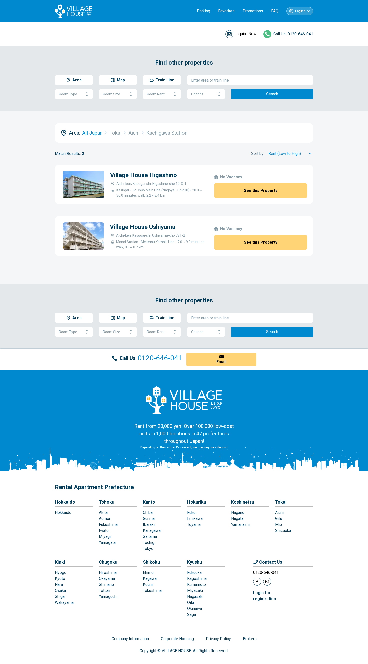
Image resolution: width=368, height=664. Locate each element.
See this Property (260, 190)
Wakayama (64, 602)
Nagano (237, 512)
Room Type (68, 94)
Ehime (148, 572)
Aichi (279, 512)
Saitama (150, 536)
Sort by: (257, 153)
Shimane (106, 584)
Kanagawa (152, 530)
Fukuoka (194, 572)
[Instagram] (267, 582)
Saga (191, 614)
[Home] (184, 400)
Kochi (148, 584)
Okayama (107, 578)
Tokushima (152, 590)
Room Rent (156, 94)
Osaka (60, 590)
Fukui (191, 512)
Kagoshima (197, 578)
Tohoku (106, 502)
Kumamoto (196, 584)
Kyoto (60, 578)
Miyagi (105, 536)
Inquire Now (245, 33)
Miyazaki (195, 590)
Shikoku (151, 562)
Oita (190, 602)
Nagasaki (195, 596)
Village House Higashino (143, 175)
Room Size (111, 94)
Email (221, 361)
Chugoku (108, 562)
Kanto (149, 502)
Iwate (104, 530)
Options (197, 94)
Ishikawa (195, 518)
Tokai (281, 502)
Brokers (250, 638)
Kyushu (194, 562)
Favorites (226, 11)
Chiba (148, 512)
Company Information (130, 638)
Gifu (278, 518)
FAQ (274, 11)
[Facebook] (257, 582)
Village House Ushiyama (142, 226)
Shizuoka (283, 530)
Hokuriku (196, 502)
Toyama (194, 524)
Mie (278, 524)
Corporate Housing (177, 638)
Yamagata (107, 542)
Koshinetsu (242, 502)
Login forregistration (264, 595)
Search (272, 94)
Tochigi (149, 542)
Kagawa (150, 578)
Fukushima (108, 524)
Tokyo (148, 548)
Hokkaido (65, 502)
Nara (59, 584)
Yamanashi (240, 524)
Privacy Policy (218, 638)
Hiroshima (108, 572)
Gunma (149, 518)
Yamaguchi (108, 596)
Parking (203, 11)
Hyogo (60, 572)
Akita (103, 512)
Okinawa (194, 608)
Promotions (253, 11)
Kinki (60, 562)
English (300, 11)
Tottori (104, 590)
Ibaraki (149, 524)
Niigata (237, 518)
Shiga (60, 596)
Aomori (105, 518)
